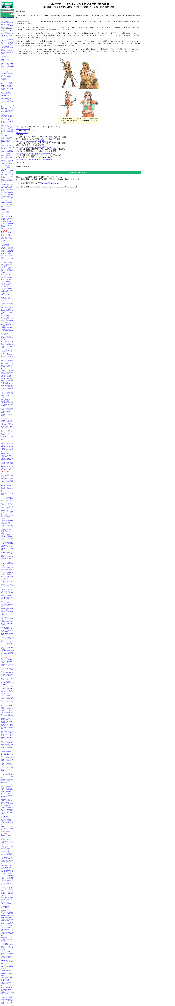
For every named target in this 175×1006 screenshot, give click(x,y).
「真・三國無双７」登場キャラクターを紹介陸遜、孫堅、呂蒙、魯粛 (7, 714)
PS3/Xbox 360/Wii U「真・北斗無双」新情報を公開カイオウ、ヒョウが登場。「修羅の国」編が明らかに (7, 50)
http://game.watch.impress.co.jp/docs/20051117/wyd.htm (34, 147)
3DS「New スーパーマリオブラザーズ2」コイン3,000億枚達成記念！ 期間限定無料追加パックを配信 (7, 681)
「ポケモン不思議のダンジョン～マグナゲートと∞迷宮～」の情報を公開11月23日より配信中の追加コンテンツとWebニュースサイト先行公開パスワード (7, 880)
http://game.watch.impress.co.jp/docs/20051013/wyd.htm (34, 159)
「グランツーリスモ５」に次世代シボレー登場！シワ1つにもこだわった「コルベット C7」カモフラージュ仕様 (7, 291)
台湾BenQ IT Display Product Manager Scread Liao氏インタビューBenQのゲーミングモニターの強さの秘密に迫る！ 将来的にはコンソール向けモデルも (7, 840)
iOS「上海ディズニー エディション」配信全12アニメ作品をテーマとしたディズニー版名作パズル (7, 344)
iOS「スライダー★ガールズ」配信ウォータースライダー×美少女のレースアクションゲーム (7, 336)
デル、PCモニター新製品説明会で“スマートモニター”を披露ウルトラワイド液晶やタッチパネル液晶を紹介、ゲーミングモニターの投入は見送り (7, 267)
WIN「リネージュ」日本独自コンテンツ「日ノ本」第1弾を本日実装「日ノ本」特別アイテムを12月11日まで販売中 (7, 788)
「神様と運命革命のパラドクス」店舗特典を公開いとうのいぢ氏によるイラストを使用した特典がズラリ (7, 810)
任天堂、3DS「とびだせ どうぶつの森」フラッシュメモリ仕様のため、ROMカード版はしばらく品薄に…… (7, 33)
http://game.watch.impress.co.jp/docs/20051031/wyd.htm (34, 153)
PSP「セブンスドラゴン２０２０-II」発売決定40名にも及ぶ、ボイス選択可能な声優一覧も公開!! (7, 860)
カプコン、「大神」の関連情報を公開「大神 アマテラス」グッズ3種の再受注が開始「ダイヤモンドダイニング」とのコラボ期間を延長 (7, 385)
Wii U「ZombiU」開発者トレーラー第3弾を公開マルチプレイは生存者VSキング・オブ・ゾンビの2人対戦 (7, 66)
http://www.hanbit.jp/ (23, 129)
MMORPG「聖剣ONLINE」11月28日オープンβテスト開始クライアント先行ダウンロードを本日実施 (7, 802)
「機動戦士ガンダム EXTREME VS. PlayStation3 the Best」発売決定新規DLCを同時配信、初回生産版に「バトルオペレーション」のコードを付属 (7, 534)
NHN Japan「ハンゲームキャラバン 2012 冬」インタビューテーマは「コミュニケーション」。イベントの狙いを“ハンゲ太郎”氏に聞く (7, 446)
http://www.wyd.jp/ (22, 133)
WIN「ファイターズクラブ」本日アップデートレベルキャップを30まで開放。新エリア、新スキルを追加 (7, 690)
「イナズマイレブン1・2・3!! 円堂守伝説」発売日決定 (7, 564)
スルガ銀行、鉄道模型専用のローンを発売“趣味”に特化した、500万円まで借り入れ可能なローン (7, 523)
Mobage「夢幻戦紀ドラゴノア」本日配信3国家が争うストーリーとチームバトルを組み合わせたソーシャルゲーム (7, 169)
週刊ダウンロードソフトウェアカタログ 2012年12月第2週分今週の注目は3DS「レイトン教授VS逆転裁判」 (7, 456)
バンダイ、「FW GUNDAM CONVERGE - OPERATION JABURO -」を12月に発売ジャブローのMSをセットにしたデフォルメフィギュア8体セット (7, 118)
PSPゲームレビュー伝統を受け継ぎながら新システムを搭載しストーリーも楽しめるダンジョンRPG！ (7, 24)
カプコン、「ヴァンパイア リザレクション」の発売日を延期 (7, 795)
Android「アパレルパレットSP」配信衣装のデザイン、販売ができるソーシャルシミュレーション (7, 611)
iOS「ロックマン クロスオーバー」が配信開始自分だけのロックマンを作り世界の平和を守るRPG (7, 310)
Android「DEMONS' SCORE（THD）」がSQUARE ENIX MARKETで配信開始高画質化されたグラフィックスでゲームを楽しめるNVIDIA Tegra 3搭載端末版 (7, 723)
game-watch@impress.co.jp (50, 183)
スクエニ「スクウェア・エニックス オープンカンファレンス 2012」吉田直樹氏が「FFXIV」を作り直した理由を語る (7, 662)
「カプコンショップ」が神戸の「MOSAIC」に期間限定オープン (7, 394)
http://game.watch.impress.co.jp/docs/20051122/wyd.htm (34, 141)
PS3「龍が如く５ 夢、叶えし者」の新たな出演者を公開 (7, 939)
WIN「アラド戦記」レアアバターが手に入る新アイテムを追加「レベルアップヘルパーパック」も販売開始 (7, 571)
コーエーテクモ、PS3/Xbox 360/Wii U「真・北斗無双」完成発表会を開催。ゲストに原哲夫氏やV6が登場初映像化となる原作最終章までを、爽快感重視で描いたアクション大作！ (7, 248)
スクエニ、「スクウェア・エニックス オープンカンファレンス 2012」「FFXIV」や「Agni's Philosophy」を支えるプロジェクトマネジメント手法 (7, 435)
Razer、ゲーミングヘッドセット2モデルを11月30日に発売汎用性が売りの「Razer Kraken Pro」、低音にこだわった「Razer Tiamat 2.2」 (7, 478)
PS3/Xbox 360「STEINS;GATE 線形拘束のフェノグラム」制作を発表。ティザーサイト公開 (7, 946)
